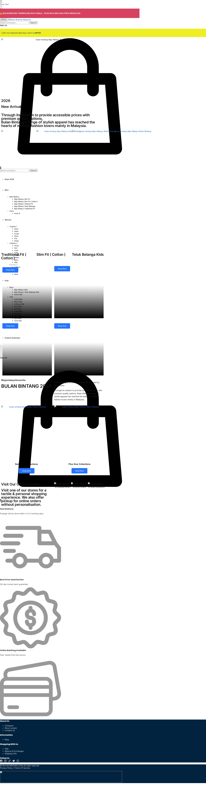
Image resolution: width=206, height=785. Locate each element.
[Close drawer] (1, 7)
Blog (7, 739)
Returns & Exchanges (14, 751)
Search (33, 22)
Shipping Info (11, 753)
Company (9, 725)
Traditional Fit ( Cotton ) (13, 256)
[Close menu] (1, 1)
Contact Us (10, 730)
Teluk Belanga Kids (88, 254)
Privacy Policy (6, 768)
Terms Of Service (22, 768)
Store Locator (11, 728)
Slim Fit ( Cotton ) (50, 254)
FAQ (6, 749)
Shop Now (10, 270)
